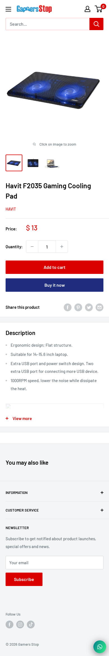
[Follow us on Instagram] (20, 624)
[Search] (96, 24)
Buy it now (54, 285)
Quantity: (14, 246)
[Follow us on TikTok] (31, 624)
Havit (11, 209)
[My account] (87, 9)
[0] (98, 9)
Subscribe (24, 579)
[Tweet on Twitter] (89, 307)
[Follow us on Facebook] (9, 624)
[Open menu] (8, 9)
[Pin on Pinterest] (78, 307)
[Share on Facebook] (68, 307)
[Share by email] (99, 307)
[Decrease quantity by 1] (32, 246)
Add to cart (54, 267)
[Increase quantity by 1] (62, 246)
